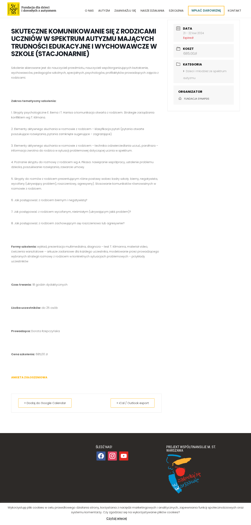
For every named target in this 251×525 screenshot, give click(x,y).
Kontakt (234, 11)
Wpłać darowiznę (206, 10)
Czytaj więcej (116, 518)
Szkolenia (176, 11)
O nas (89, 11)
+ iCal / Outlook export (132, 403)
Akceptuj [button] (135, 518)
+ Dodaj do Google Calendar (45, 403)
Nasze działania (152, 11)
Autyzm (104, 11)
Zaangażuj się (125, 11)
